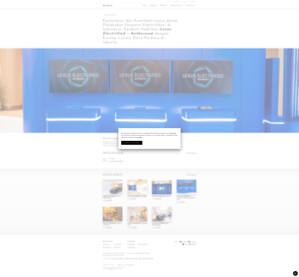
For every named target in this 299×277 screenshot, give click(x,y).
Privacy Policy (172, 133)
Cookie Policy (138, 137)
